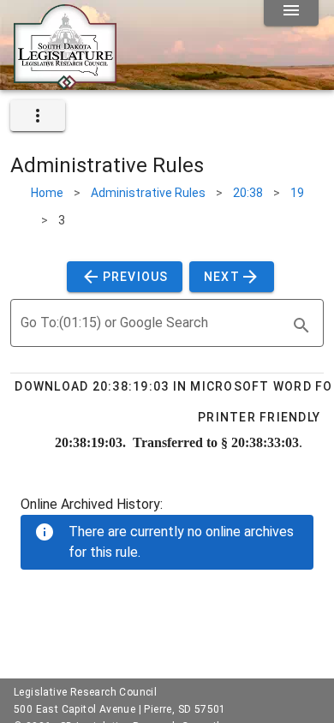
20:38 (248, 193)
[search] (301, 326)
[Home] (65, 83)
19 (297, 193)
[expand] (37, 115)
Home (47, 193)
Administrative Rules (148, 193)
